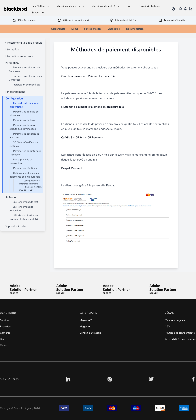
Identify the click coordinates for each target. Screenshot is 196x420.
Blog (2, 339)
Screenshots (58, 29)
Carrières (5, 333)
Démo (74, 29)
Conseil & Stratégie (90, 333)
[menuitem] (23, 43)
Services (4, 320)
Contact (4, 345)
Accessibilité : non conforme (180, 339)
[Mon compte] (185, 9)
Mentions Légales (175, 320)
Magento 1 (86, 326)
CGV (167, 326)
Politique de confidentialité (180, 333)
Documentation (134, 29)
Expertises (6, 326)
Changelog (114, 29)
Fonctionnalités (93, 29)
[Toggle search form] (181, 9)
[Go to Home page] (15, 9)
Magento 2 (86, 320)
